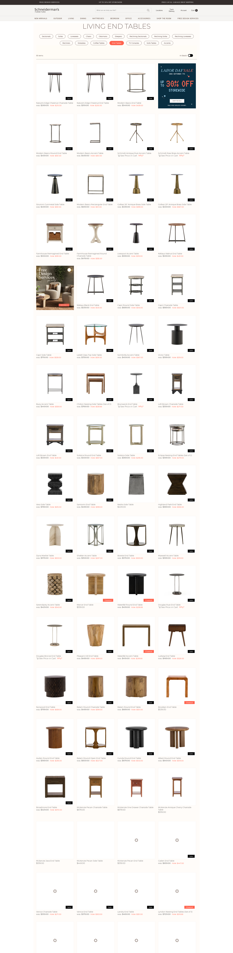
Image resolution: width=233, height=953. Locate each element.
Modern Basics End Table (129, 103)
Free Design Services (49, 2)
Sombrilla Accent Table (128, 355)
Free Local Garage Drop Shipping (178, 2)
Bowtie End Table (125, 555)
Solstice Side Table (126, 455)
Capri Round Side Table (128, 305)
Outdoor (58, 18)
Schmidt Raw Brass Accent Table (173, 153)
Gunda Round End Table (129, 758)
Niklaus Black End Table (88, 305)
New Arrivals (40, 18)
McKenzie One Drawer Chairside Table (135, 807)
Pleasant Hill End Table (87, 656)
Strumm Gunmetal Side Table (50, 204)
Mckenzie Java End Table (48, 861)
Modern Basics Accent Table (90, 153)
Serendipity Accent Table (48, 605)
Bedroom (114, 18)
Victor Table (163, 355)
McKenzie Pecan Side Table (90, 861)
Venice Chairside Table (46, 912)
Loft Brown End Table (46, 455)
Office (128, 18)
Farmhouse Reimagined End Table (52, 253)
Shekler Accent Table (87, 555)
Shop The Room (164, 18)
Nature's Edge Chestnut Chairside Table (54, 103)
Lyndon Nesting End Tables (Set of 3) (175, 912)
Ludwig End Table (166, 656)
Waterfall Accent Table (127, 656)
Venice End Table (85, 912)
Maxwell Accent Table (168, 555)
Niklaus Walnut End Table (170, 253)
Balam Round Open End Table (91, 758)
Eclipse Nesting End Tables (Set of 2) (175, 455)
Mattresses (98, 18)
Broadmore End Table (46, 807)
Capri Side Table (43, 355)
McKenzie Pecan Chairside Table (92, 807)
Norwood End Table (45, 707)
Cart (194, 10)
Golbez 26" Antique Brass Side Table (134, 204)
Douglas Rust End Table (169, 605)
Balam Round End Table (129, 707)
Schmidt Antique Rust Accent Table (134, 153)
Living (71, 18)
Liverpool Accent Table (128, 253)
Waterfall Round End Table (129, 605)
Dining (83, 18)
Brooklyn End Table (167, 707)
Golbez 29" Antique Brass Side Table (175, 204)
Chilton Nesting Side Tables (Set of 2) (94, 404)
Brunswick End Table (127, 404)
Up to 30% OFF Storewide (110, 2)
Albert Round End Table (169, 758)
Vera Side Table (43, 504)
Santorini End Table (86, 504)
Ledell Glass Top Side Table (89, 355)
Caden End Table (166, 861)
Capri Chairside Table (168, 305)
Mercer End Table (85, 605)
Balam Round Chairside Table (91, 707)
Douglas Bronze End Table (48, 656)
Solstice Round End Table (89, 455)
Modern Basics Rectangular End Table (94, 204)
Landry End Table (125, 912)
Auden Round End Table (47, 758)
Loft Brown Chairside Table (170, 404)
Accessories (144, 18)
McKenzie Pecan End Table (130, 861)
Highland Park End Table (170, 504)
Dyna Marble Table (45, 555)
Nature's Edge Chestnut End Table (93, 103)
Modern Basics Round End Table (51, 153)
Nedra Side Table (125, 504)
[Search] (148, 10)
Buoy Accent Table (45, 404)
